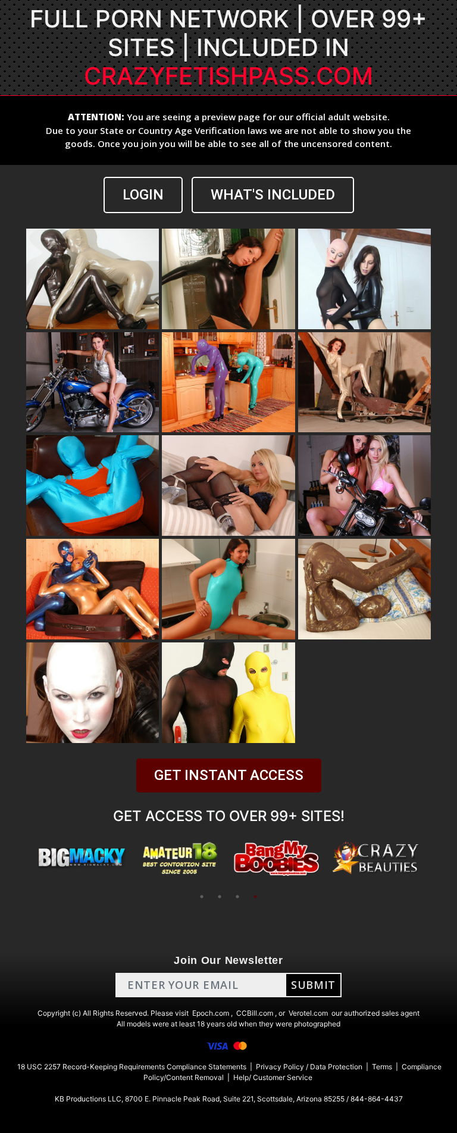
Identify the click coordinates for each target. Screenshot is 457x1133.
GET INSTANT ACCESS (228, 775)
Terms (382, 1066)
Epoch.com (210, 1013)
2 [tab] (220, 897)
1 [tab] (202, 897)
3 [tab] (237, 897)
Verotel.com (308, 1013)
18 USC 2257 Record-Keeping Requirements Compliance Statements (131, 1066)
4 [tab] (255, 897)
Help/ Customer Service (272, 1077)
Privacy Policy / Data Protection (309, 1066)
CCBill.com (254, 1013)
